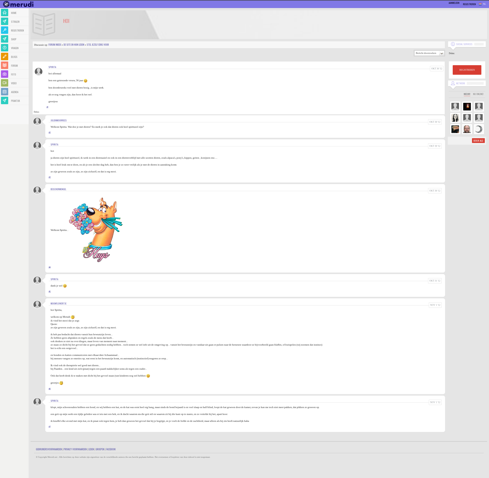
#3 (50, 177)
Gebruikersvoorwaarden (49, 449)
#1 (47, 107)
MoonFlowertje (58, 303)
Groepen (100, 449)
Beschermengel (58, 189)
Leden (91, 449)
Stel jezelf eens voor (98, 44)
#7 (50, 426)
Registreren (469, 4)
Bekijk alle (478, 140)
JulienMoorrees (59, 120)
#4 (50, 267)
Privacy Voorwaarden (75, 449)
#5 (50, 291)
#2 (50, 132)
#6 (50, 388)
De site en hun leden (74, 44)
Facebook (111, 449)
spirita (52, 67)
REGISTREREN (467, 70)
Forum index (55, 44)
